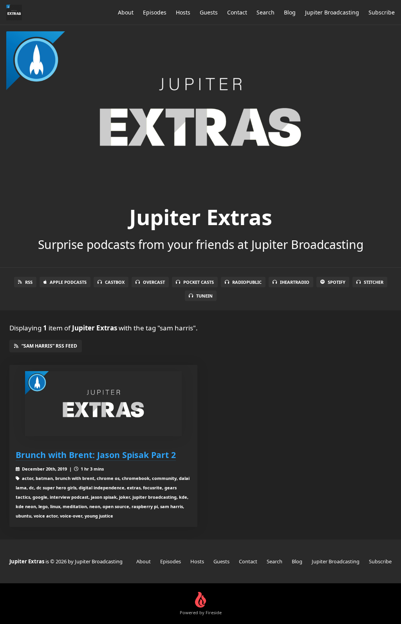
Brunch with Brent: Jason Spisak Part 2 (96, 454)
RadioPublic (247, 282)
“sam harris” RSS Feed (49, 346)
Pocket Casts (198, 282)
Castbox (115, 282)
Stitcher (373, 282)
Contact (237, 12)
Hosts (183, 12)
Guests (209, 12)
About (126, 12)
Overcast (154, 282)
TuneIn (204, 296)
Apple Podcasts (68, 282)
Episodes (154, 12)
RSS (29, 282)
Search (265, 12)
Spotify (336, 282)
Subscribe (381, 12)
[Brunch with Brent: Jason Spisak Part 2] (103, 403)
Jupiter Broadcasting (332, 12)
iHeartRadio (294, 282)
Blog (290, 12)
